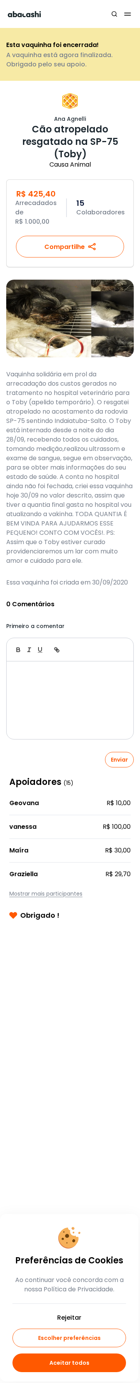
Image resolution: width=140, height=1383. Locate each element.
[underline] (40, 649)
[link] (56, 649)
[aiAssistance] (119, 649)
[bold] (18, 649)
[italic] (29, 649)
